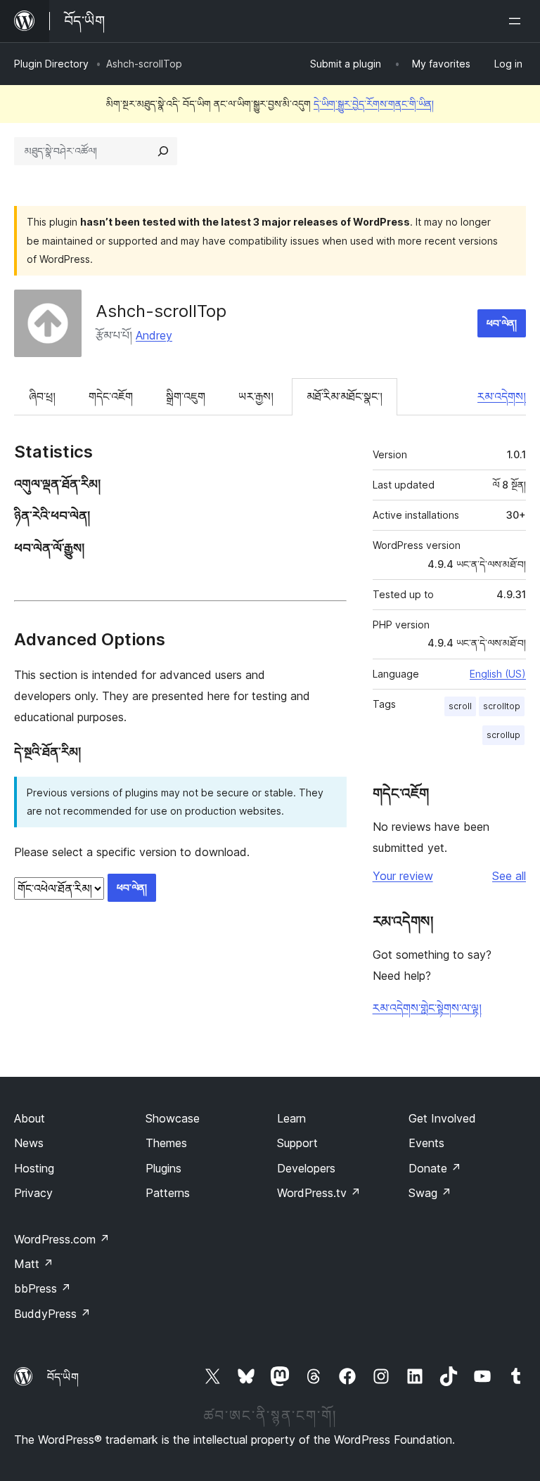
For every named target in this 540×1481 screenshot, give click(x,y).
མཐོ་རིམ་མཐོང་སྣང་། (344, 396)
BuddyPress (52, 1314)
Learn (291, 1118)
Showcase (173, 1118)
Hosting (34, 1168)
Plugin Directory (51, 64)
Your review (403, 876)
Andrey (154, 335)
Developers (306, 1168)
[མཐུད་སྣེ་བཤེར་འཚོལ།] (163, 151)
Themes (166, 1143)
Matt (33, 1264)
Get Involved (442, 1118)
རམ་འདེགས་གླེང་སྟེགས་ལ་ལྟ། (427, 1008)
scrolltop (501, 706)
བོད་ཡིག (63, 1377)
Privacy (33, 1193)
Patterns (168, 1193)
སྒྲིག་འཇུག (185, 396)
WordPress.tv (319, 1193)
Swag (430, 1193)
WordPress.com (62, 1239)
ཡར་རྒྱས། (256, 396)
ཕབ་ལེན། (502, 323)
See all (509, 876)
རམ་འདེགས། (501, 396)
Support (297, 1143)
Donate (435, 1168)
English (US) (498, 674)
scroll (460, 706)
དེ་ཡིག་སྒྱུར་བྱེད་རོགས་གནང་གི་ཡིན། (374, 104)
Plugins (163, 1168)
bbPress (42, 1288)
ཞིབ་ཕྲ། (42, 396)
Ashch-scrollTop (161, 311)
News (29, 1143)
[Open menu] (517, 21)
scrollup (503, 735)
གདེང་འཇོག (111, 396)
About (29, 1118)
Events (426, 1143)
